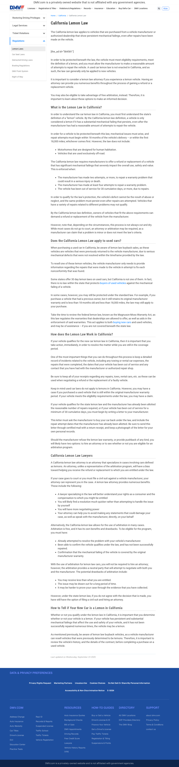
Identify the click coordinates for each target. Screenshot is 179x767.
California (62, 16)
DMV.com (16, 707)
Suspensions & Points (101, 743)
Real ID (39, 717)
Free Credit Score (72, 738)
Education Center (17, 744)
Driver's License (17, 735)
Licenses (31, 8)
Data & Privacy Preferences (31, 672)
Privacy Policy (152, 720)
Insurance (98, 8)
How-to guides (103, 707)
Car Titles (14, 730)
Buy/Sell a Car (125, 8)
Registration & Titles (47, 8)
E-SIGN (110, 690)
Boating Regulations (21, 65)
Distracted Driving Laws (22, 60)
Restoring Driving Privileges (26, 18)
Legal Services (19, 25)
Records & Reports (44, 721)
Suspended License (44, 726)
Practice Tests (16, 749)
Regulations (18, 41)
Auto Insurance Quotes (74, 715)
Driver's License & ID (101, 720)
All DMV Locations (127, 715)
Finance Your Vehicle (101, 724)
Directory (127, 707)
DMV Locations (141, 8)
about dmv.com (153, 715)
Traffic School (42, 730)
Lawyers (68, 743)
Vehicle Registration (45, 740)
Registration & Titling (101, 738)
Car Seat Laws (18, 54)
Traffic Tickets (42, 735)
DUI (11, 740)
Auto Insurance (16, 721)
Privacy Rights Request (40, 683)
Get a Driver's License (101, 729)
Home (53, 16)
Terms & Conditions (154, 724)
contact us (151, 729)
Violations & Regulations (69, 8)
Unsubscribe (81, 683)
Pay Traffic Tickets (100, 734)
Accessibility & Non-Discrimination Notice (84, 690)
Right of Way (17, 77)
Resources (72, 707)
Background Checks (73, 720)
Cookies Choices (97, 683)
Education (110, 8)
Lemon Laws (17, 49)
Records (87, 8)
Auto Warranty (16, 726)
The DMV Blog (125, 724)
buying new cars (122, 322)
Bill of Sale (69, 724)
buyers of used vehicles (113, 283)
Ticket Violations (20, 33)
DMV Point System (20, 71)
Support (152, 707)
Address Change (17, 717)
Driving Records (71, 734)
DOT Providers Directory (129, 720)
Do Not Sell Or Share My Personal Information (129, 683)
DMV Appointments (72, 729)
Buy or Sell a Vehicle (101, 715)
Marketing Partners (63, 683)
